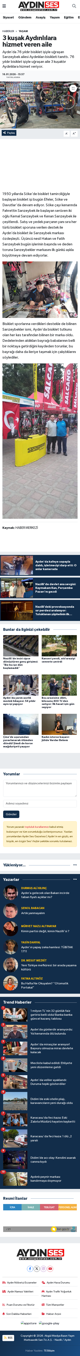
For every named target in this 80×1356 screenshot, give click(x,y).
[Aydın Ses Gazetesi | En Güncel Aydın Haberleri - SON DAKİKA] (38, 6)
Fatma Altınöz (32, 978)
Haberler (8, 31)
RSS (9, 1337)
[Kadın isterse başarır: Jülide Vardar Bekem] (59, 724)
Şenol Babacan (32, 908)
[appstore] (29, 1324)
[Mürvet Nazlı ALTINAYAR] (10, 928)
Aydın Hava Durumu (58, 1282)
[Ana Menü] (4, 6)
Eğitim (68, 17)
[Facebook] (30, 1269)
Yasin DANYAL (31, 942)
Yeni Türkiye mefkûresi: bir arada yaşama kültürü (48, 967)
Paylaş (11, 132)
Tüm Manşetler (55, 1304)
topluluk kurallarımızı (37, 826)
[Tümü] (75, 865)
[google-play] (49, 1324)
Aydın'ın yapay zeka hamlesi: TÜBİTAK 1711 (47, 949)
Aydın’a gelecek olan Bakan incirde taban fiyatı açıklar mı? (45, 895)
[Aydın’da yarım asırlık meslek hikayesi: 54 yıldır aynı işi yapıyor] (21, 685)
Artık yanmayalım (33, 913)
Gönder (11, 814)
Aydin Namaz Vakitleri (20, 1291)
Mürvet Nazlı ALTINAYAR (38, 926)
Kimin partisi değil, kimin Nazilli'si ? (45, 931)
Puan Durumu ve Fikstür (21, 1304)
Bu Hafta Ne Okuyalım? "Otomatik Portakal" (44, 985)
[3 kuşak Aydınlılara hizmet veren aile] (40, 104)
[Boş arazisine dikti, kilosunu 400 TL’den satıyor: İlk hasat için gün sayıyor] (59, 685)
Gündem (24, 17)
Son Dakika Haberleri (18, 1314)
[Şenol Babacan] (10, 910)
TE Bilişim (49, 1350)
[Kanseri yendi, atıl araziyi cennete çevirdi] (59, 645)
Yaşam (55, 17)
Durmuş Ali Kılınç (34, 888)
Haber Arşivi (53, 1314)
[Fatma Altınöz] (10, 983)
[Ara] (74, 6)
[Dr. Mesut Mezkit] (10, 964)
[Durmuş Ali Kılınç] (10, 892)
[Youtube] (50, 1269)
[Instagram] (43, 1269)
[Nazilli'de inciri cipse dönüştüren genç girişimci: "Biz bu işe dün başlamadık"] (21, 645)
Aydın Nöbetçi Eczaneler (22, 1282)
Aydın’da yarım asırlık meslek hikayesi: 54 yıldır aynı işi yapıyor (19, 701)
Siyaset (8, 17)
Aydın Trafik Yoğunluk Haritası (57, 1293)
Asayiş (40, 17)
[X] (37, 1269)
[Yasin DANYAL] (10, 946)
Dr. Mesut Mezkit (34, 960)
